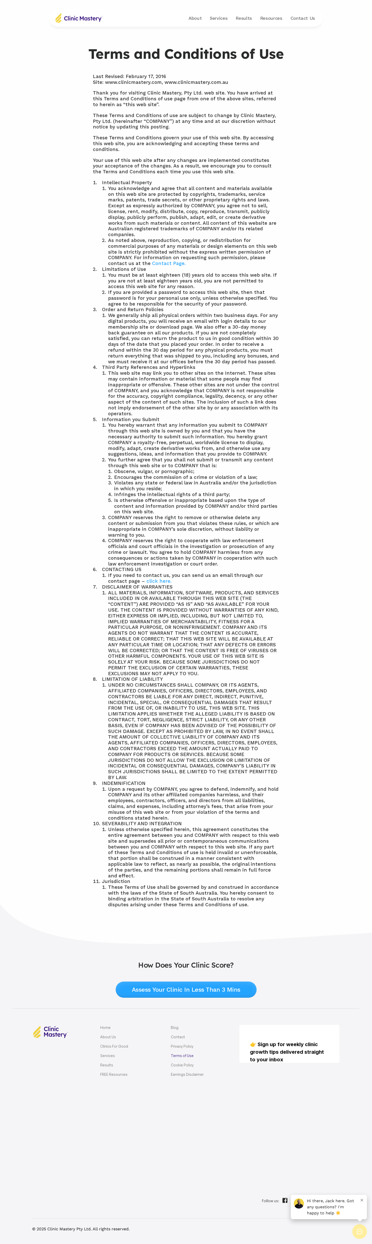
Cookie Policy (182, 1065)
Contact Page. (169, 263)
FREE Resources (114, 1074)
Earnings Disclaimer (187, 1074)
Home (105, 1027)
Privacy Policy (182, 1046)
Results (244, 18)
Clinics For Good (114, 1046)
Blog (174, 1027)
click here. (159, 581)
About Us (108, 1037)
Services (107, 1055)
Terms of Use (182, 1055)
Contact (303, 18)
